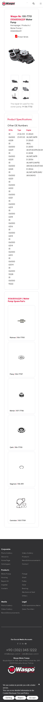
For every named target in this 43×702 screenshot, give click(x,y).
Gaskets (4, 588)
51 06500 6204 (11, 261)
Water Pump (6, 574)
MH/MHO (31, 175)
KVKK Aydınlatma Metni (31, 605)
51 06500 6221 (11, 194)
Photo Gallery (6, 553)
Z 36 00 (21, 134)
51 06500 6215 (11, 232)
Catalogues (5, 564)
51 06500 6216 (11, 223)
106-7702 (28, 107)
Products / (26, 25)
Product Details (23, 37)
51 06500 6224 (11, 165)
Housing (4, 578)
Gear (24, 585)
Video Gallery (27, 553)
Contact (25, 564)
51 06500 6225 (11, 156)
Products (25, 557)
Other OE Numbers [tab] (18, 125)
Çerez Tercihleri (28, 609)
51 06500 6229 (11, 146)
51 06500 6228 (11, 137)
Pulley (24, 581)
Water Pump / (16, 28)
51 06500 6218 (11, 213)
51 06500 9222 (11, 280)
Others (24, 596)
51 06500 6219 (11, 204)
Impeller (4, 585)
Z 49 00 (21, 137)
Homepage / (16, 25)
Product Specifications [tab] (20, 119)
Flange (24, 574)
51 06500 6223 (11, 175)
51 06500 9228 (11, 271)
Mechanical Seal (28, 592)
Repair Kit (5, 581)
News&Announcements (31, 560)
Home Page (5, 560)
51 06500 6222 (11, 184)
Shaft (24, 578)
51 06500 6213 (11, 251)
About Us (4, 557)
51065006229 (15, 31)
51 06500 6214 (11, 242)
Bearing (25, 588)
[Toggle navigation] (40, 3)
